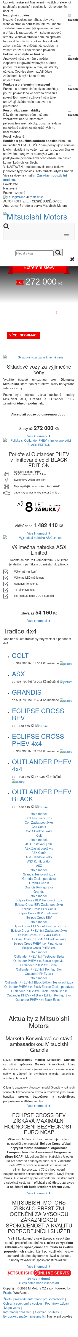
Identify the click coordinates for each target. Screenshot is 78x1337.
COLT (20, 655)
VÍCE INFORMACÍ (23, 335)
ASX (18, 673)
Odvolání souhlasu (47, 1312)
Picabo (8, 1292)
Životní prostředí (15, 1299)
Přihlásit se (36, 197)
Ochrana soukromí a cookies (23, 1303)
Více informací (37, 436)
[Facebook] (3, 1327)
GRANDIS (26, 692)
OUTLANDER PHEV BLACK (42, 795)
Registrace (18, 197)
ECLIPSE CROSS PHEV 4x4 (38, 739)
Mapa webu (12, 1307)
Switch (71, 20)
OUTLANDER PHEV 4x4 (42, 765)
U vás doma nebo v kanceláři (39, 1280)
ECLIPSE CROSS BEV (38, 714)
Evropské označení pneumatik (24, 1316)
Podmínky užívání (57, 1303)
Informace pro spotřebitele (46, 1299)
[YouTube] (5, 1327)
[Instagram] (7, 1327)
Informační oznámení (17, 1312)
